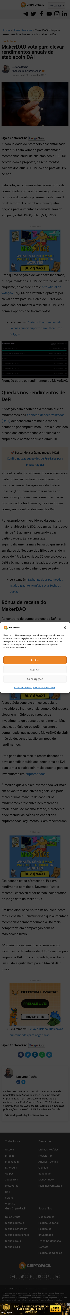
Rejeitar (35, 669)
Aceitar (35, 660)
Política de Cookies (23, 687)
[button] (65, 627)
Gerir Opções (35, 679)
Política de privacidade (44, 687)
